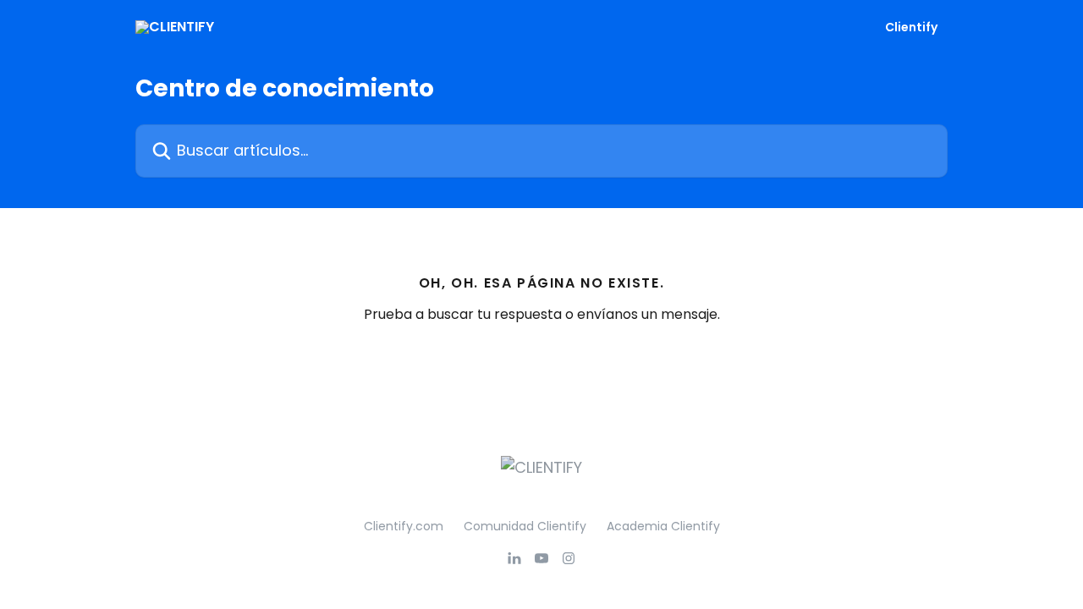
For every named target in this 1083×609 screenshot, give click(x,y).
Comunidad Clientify (525, 526)
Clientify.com (403, 526)
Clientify (911, 27)
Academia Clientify (663, 526)
